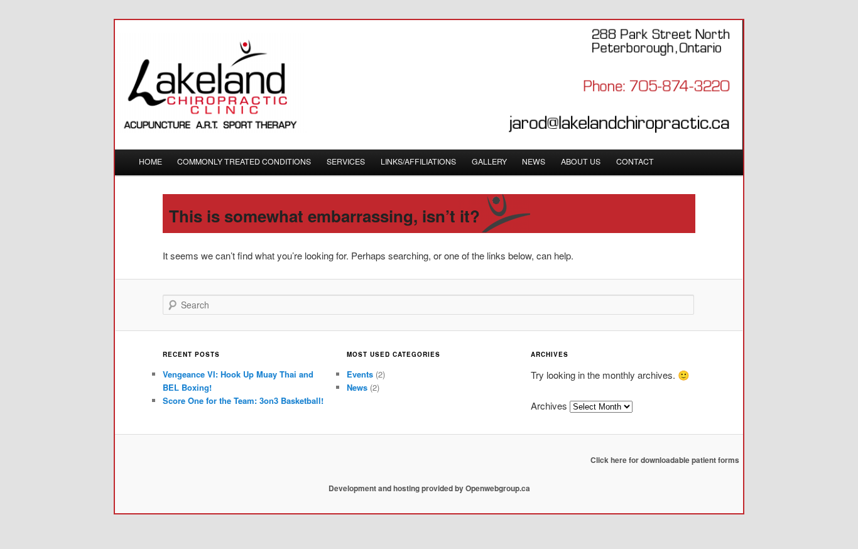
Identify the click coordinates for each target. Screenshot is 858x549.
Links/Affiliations (418, 161)
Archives (549, 405)
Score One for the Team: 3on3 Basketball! (243, 400)
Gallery (489, 161)
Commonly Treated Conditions (244, 161)
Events (360, 374)
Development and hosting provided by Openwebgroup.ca (429, 488)
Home (150, 161)
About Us (580, 161)
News (533, 161)
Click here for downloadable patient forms (664, 459)
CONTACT (635, 161)
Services (346, 161)
